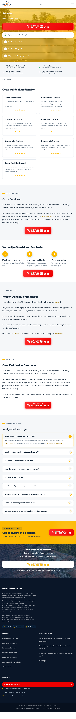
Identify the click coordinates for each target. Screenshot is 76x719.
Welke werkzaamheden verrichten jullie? (19, 436)
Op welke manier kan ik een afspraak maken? (21, 469)
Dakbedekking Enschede (10, 638)
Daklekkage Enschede (9, 648)
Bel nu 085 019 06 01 (13, 684)
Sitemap (57, 709)
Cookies (43, 709)
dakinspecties (9, 443)
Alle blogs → (43, 661)
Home (3, 79)
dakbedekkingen (48, 216)
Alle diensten (6, 667)
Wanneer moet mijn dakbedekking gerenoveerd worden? (25, 494)
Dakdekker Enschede (31, 706)
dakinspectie (14, 333)
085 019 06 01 (59, 333)
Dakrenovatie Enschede (10, 653)
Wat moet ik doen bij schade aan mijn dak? (20, 503)
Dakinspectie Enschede (9, 643)
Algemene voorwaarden (32, 709)
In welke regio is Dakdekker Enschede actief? (21, 452)
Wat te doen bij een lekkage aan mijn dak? (20, 486)
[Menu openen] (72, 4)
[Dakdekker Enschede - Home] (6, 4)
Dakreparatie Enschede (9, 657)
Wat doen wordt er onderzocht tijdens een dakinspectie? (26, 511)
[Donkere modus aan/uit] (41, 4)
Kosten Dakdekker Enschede (11, 662)
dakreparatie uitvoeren (54, 443)
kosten (56, 302)
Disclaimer (50, 709)
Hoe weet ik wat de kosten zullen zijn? (18, 461)
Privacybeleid (19, 709)
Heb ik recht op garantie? (14, 477)
